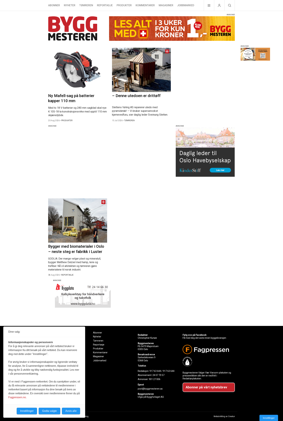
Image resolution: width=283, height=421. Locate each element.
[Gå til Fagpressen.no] (207, 349)
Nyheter (69, 5)
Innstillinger (269, 418)
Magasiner (166, 5)
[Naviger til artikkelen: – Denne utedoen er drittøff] (141, 70)
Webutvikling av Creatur (224, 416)
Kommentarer (145, 5)
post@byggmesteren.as (150, 388)
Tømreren (86, 5)
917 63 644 (155, 371)
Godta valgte (49, 411)
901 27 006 (154, 379)
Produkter (124, 5)
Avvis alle (71, 411)
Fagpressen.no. (17, 397)
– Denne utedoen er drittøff (136, 95)
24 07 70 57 (158, 375)
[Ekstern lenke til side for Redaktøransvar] (207, 361)
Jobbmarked (185, 5)
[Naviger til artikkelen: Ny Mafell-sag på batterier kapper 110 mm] (77, 70)
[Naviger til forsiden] (72, 29)
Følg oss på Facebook (195, 335)
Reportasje (105, 5)
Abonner (54, 5)
